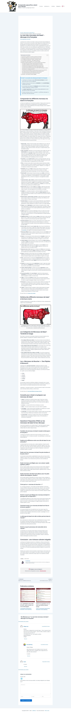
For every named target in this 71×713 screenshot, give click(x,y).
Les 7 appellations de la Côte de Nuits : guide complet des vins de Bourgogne (26, 605)
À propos (22, 558)
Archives (53, 6)
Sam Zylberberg (28, 560)
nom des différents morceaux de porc (35, 391)
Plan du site (47, 710)
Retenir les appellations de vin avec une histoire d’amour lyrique (43, 605)
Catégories (58, 6)
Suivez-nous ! (63, 6)
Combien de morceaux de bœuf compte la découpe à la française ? (33, 63)
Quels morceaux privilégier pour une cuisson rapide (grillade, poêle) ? (33, 66)
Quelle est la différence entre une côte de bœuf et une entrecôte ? (33, 64)
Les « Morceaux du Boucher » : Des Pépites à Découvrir (31, 60)
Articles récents (26, 558)
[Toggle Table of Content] (47, 55)
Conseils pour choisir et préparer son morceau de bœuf (31, 61)
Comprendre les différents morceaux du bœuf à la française (31, 56)
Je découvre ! (46, 6)
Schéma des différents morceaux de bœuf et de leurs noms (31, 57)
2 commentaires (23, 608)
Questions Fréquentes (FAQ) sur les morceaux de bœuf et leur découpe (33, 62)
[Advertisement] (35, 25)
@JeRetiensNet (43, 570)
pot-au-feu (24, 230)
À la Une (41, 6)
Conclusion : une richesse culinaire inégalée (28, 74)
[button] (49, 6)
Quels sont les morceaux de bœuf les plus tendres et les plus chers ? (33, 65)
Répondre (25, 638)
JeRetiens (34, 710)
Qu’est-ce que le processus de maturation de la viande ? (31, 73)
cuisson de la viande (31, 293)
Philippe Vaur (25, 626)
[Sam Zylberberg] (23, 562)
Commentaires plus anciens (23, 621)
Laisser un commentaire (40, 608)
